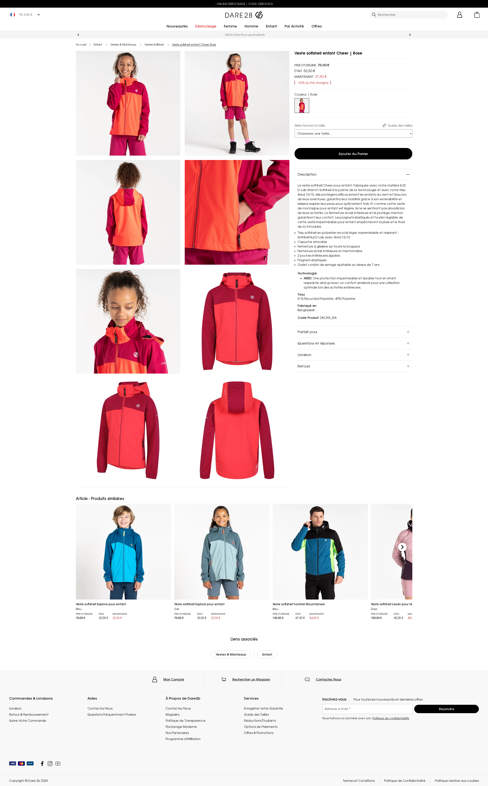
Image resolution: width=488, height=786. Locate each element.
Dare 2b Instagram (50, 763)
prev (78, 34)
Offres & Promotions (258, 733)
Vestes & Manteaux (231, 654)
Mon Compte (173, 679)
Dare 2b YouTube (57, 763)
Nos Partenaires (177, 733)
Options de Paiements (260, 727)
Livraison (304, 355)
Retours (304, 366)
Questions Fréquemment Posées (111, 714)
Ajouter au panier (353, 154)
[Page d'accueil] (244, 14)
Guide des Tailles (256, 714)
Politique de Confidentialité (404, 781)
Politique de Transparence (185, 721)
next (410, 34)
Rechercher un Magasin (251, 679)
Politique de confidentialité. (390, 718)
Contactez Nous (328, 679)
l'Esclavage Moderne (181, 727)
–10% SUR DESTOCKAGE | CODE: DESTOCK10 (244, 4)
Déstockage (205, 26)
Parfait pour (307, 332)
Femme (230, 26)
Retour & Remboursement (29, 714)
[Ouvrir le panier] (477, 15)
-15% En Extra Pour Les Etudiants (244, 34)
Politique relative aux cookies (457, 781)
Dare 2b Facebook (42, 763)
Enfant (271, 26)
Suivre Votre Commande (27, 721)
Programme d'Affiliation (183, 739)
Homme (251, 26)
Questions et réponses (316, 343)
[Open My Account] (460, 15)
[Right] (402, 547)
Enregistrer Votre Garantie (263, 708)
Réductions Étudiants (260, 721)
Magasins (172, 714)
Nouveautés (177, 26)
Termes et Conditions (359, 781)
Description (307, 174)
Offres (316, 26)
